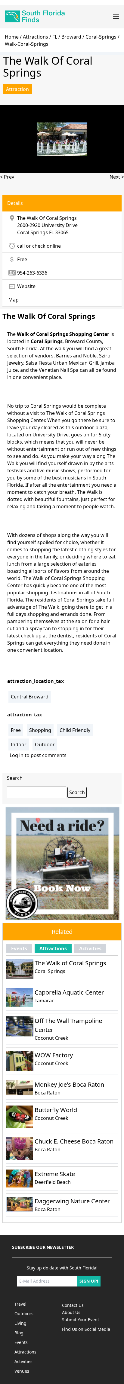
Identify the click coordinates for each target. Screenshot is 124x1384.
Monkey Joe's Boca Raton (69, 1084)
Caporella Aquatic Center (69, 992)
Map (13, 299)
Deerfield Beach (53, 1182)
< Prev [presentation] (7, 176)
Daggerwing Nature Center (72, 1201)
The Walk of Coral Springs (70, 963)
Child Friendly (75, 730)
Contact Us (73, 1305)
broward (71, 37)
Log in (16, 755)
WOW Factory (54, 1055)
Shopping (40, 730)
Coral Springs (32, 232)
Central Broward (29, 696)
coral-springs (100, 37)
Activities (90, 948)
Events (19, 948)
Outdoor (45, 744)
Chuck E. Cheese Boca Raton (74, 1141)
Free (16, 730)
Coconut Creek (51, 1038)
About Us (71, 1312)
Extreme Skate (55, 1174)
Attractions (35, 37)
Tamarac (44, 1000)
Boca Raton (47, 1092)
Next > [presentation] (117, 176)
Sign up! (88, 1281)
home (12, 37)
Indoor (18, 744)
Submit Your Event (80, 1319)
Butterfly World (56, 1110)
